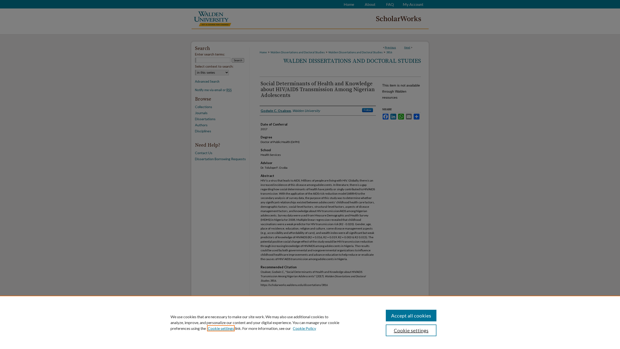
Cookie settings (221, 328)
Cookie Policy (304, 328)
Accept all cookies (411, 315)
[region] (310, 322)
